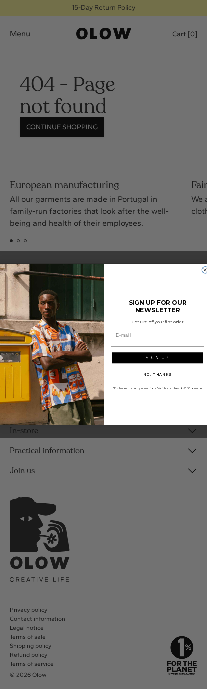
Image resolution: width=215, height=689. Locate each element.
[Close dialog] (205, 270)
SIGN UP (157, 357)
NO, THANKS (158, 374)
